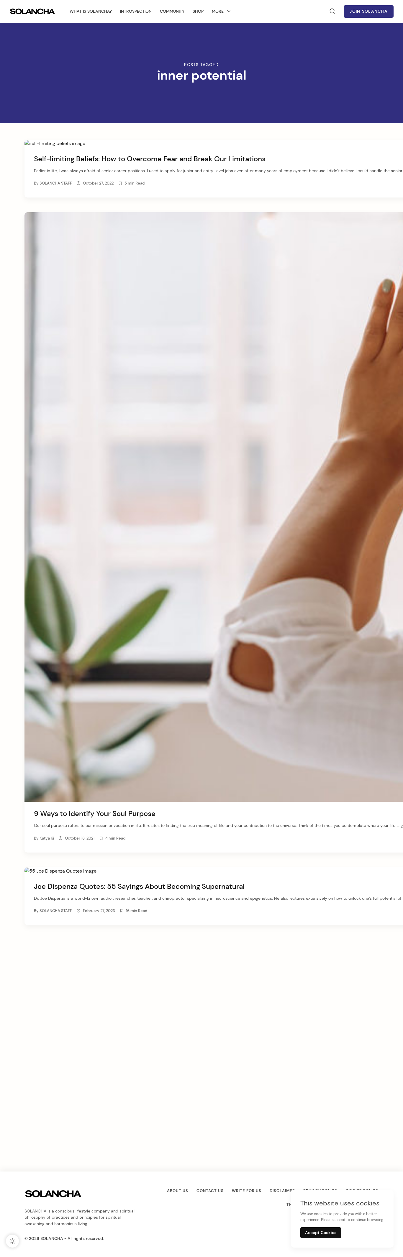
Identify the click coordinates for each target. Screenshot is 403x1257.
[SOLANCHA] (33, 11)
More (218, 11)
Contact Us (210, 1190)
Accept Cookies (320, 1232)
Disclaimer (282, 1190)
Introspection (136, 11)
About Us (177, 1190)
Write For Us (246, 1190)
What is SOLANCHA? (91, 11)
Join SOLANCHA (369, 11)
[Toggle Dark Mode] (12, 1241)
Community (172, 11)
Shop (198, 11)
